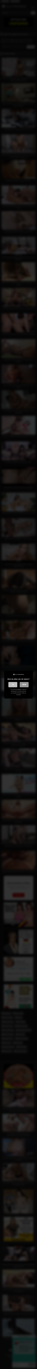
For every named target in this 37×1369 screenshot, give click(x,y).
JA (13, 684)
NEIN (24, 684)
